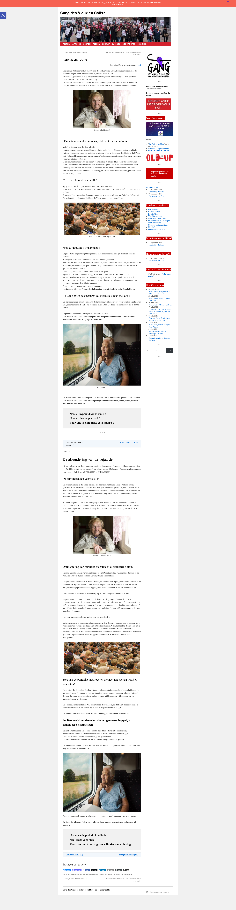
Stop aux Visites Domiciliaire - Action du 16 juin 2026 (160, 319)
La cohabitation (154, 211)
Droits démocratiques (156, 229)
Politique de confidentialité (98, 890)
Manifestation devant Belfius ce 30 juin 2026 (161, 299)
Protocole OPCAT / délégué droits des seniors (159, 221)
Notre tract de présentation (158, 148)
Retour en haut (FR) (74, 854)
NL (140, 64)
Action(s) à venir (153, 187)
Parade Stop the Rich (156, 192)
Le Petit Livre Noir (156, 144)
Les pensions (153, 209)
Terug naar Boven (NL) (128, 854)
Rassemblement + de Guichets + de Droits (160, 339)
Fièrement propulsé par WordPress (159, 892)
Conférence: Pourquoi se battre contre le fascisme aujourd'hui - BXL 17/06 (160, 311)
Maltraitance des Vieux (90, 874)
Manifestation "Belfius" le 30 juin (160, 305)
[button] (3, 15)
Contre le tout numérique (158, 225)
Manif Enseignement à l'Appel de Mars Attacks (160, 326)
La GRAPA (153, 214)
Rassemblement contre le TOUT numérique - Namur (160, 332)
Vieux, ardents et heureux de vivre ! (75, 52)
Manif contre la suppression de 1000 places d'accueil (159, 292)
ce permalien (128, 874)
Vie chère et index (155, 216)
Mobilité (151, 227)
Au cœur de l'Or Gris (156, 196)
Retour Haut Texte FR (128, 442)
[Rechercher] (169, 350)
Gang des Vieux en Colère (83, 12)
